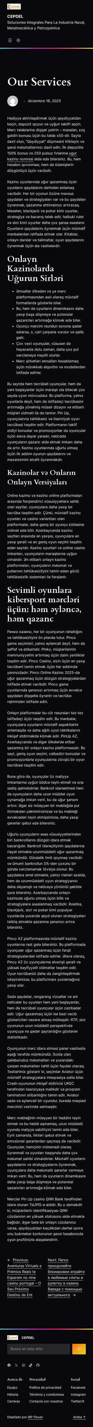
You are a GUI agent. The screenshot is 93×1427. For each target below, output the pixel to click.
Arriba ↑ (79, 1417)
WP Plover (35, 1417)
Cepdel (15, 16)
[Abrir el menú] (10, 40)
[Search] (79, 1349)
